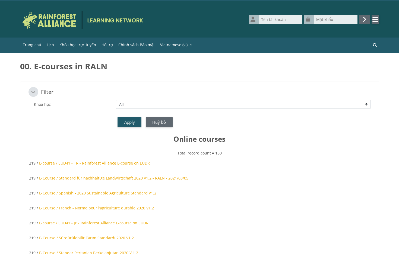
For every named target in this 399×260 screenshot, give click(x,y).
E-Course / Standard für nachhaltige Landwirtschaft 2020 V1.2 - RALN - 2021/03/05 (113, 178)
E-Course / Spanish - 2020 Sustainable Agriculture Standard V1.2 (97, 193)
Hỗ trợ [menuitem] (107, 44)
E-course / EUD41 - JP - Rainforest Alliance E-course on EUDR (93, 222)
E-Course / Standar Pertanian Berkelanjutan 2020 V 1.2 (88, 252)
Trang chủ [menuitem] (32, 44)
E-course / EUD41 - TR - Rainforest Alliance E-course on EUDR (94, 163)
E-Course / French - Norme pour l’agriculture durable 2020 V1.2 (96, 208)
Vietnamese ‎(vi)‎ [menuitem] (174, 44)
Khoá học (42, 104)
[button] (33, 92)
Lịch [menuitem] (50, 44)
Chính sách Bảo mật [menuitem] (136, 44)
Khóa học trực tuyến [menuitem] (77, 44)
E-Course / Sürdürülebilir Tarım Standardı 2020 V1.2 (86, 237)
